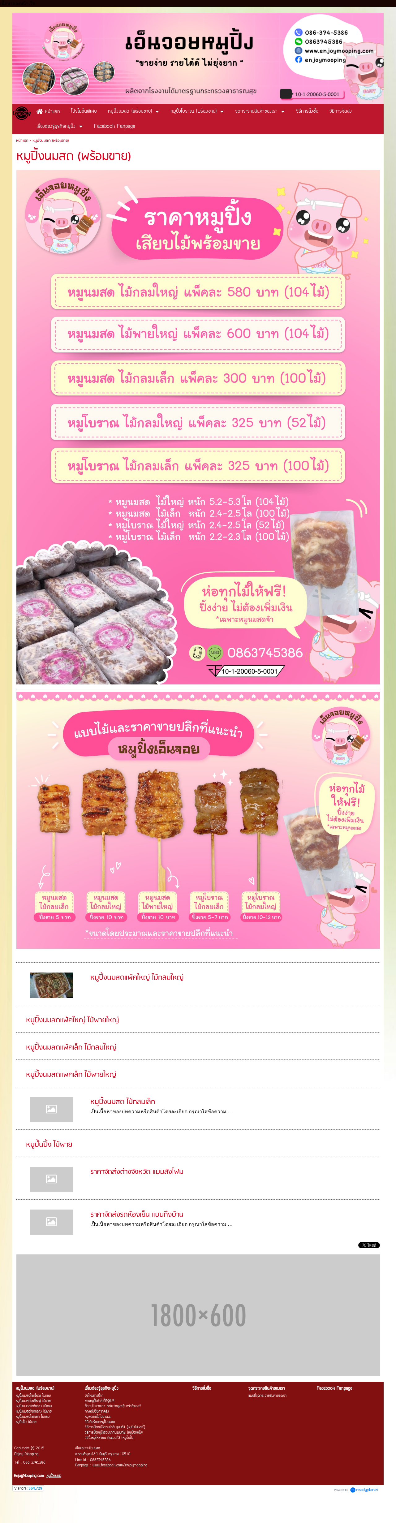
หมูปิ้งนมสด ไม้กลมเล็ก (122, 1102)
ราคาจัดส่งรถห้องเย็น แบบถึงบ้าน (136, 1214)
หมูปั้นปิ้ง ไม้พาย (49, 1144)
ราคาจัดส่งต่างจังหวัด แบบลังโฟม (136, 1172)
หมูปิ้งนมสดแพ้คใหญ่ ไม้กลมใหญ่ (136, 977)
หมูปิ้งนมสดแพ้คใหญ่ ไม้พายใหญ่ (72, 1020)
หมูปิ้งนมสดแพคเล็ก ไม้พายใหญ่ (71, 1075)
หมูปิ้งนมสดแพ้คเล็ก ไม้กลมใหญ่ (71, 1047)
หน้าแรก (22, 140)
